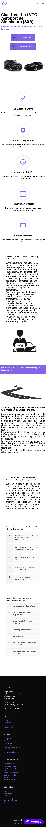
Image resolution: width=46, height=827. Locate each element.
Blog (5, 802)
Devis (6, 720)
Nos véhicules (8, 727)
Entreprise (7, 739)
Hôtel (6, 750)
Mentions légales (10, 798)
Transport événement (11, 773)
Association (8, 743)
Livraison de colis (10, 775)
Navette (6, 777)
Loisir (6, 770)
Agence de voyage (10, 741)
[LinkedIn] (21, 823)
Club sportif (8, 745)
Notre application (10, 725)
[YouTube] (18, 823)
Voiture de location (10, 766)
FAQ (5, 795)
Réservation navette (10, 779)
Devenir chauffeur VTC (11, 752)
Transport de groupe (11, 768)
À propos (7, 791)
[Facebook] (12, 823)
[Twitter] (15, 823)
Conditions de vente (10, 800)
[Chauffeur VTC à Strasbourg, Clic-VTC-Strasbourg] (5, 4)
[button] (34, 821)
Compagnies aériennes (12, 748)
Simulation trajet (9, 722)
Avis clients (8, 793)
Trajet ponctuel (9, 764)
